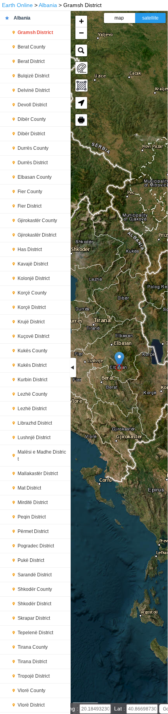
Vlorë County (31, 690)
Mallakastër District (38, 473)
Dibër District (31, 133)
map (119, 18)
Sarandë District (35, 575)
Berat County (31, 47)
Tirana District (32, 661)
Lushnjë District (34, 437)
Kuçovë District (33, 336)
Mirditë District (33, 502)
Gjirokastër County (37, 220)
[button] (119, 360)
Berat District (31, 61)
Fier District (29, 206)
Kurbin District (32, 379)
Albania (48, 5)
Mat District (29, 488)
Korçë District (32, 307)
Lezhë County (32, 394)
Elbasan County (35, 177)
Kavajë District (33, 264)
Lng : (73, 708)
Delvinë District (34, 90)
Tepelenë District (35, 632)
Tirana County (33, 647)
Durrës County (33, 148)
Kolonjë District (34, 278)
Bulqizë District (33, 76)
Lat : (120, 708)
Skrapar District (34, 618)
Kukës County (32, 350)
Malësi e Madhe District (42, 455)
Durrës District (33, 162)
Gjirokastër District (37, 235)
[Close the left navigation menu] (73, 367)
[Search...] (81, 50)
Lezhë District (32, 408)
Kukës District (32, 365)
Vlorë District (31, 705)
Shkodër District (34, 603)
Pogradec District (36, 546)
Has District (30, 249)
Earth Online (17, 5)
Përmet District (33, 531)
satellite (150, 18)
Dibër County (32, 119)
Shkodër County (35, 589)
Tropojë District (34, 676)
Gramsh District (35, 32)
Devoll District (32, 105)
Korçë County (32, 293)
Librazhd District (35, 423)
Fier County (30, 191)
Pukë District (31, 560)
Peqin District (32, 517)
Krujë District (31, 322)
